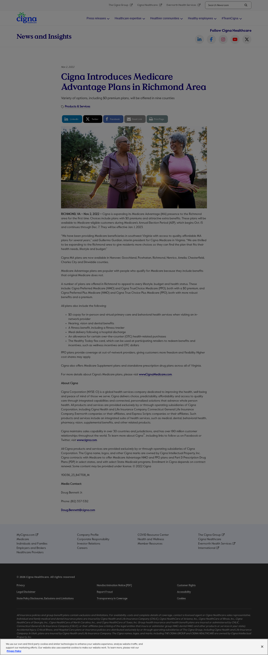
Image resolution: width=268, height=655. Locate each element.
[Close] (262, 647)
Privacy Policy (14, 651)
